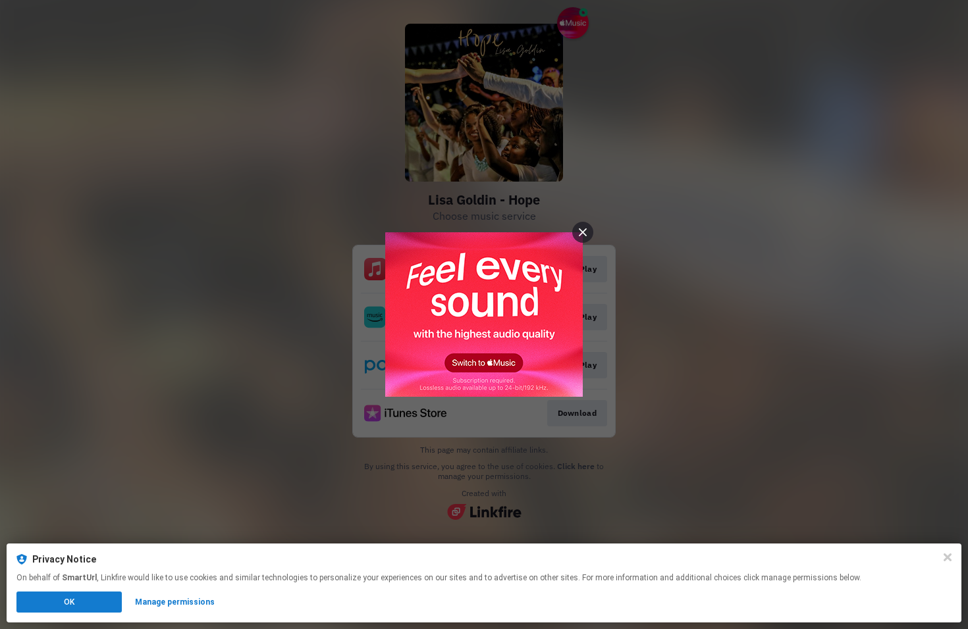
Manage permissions (175, 602)
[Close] (947, 557)
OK (69, 602)
